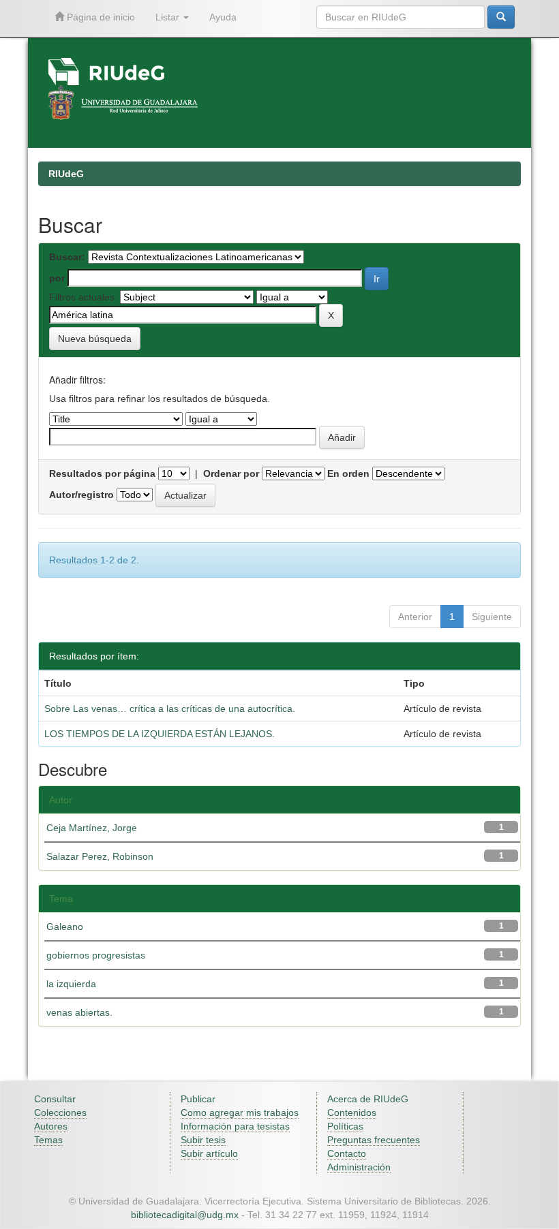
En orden (348, 473)
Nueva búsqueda (95, 338)
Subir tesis (203, 1139)
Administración (359, 1167)
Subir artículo (209, 1153)
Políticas (345, 1126)
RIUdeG (66, 173)
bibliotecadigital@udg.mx (185, 1214)
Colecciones (60, 1112)
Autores (50, 1126)
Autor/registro (81, 494)
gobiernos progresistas (95, 955)
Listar (168, 17)
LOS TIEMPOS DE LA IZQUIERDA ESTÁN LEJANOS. (159, 733)
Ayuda (223, 17)
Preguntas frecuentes (373, 1139)
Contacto (346, 1153)
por (57, 278)
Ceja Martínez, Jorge (91, 827)
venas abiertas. (79, 1012)
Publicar (198, 1098)
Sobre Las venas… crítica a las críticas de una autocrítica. (169, 708)
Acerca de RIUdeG (367, 1098)
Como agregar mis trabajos (240, 1112)
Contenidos (351, 1112)
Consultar (55, 1098)
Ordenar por (231, 473)
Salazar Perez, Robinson (99, 856)
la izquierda (71, 983)
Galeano (64, 926)
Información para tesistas (235, 1126)
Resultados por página (102, 473)
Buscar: (67, 256)
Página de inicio (99, 17)
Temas (48, 1139)
